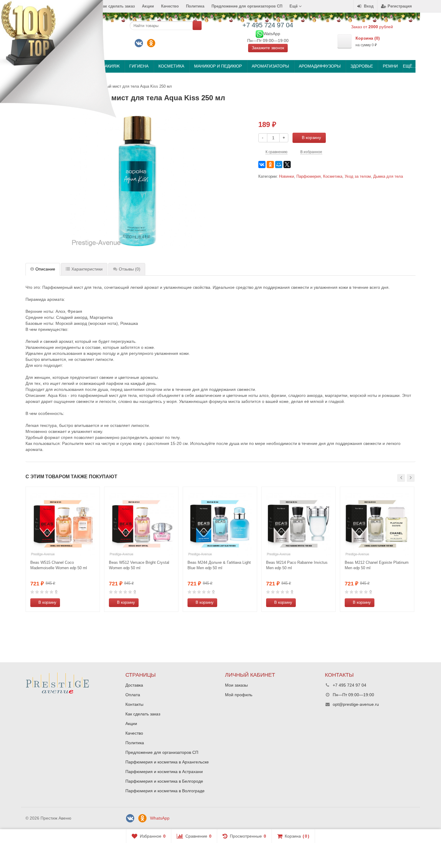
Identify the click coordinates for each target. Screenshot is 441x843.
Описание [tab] (45, 269)
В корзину (311, 137)
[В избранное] (93, 603)
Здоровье (361, 66)
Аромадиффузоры (319, 66)
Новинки (286, 176)
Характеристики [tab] (87, 269)
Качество (170, 6)
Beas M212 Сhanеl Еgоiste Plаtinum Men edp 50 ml (377, 565)
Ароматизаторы (270, 66)
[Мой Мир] (278, 164)
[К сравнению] (84, 603)
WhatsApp (160, 818)
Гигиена (138, 66)
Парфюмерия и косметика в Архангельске (167, 762)
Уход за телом (358, 176)
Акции (148, 6)
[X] (287, 164)
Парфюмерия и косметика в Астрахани (164, 771)
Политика (195, 6)
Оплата (132, 694)
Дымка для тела (388, 176)
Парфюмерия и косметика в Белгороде (164, 781)
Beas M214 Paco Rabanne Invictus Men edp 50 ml (297, 565)
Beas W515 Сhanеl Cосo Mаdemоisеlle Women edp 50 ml (58, 565)
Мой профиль (238, 694)
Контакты (134, 704)
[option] (62, 549)
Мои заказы (236, 685)
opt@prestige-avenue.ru (356, 704)
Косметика (171, 66)
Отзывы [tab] (129, 269)
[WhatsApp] (259, 33)
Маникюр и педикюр (218, 66)
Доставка (134, 685)
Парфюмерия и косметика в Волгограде (165, 790)
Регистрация (400, 6)
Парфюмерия (308, 176)
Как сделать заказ (142, 714)
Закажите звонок (268, 47)
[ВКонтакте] (139, 43)
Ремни (390, 66)
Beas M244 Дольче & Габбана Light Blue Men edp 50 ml (219, 565)
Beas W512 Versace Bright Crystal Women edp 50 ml (139, 565)
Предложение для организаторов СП (247, 6)
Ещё (294, 6)
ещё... (409, 66)
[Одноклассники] (151, 43)
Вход (369, 6)
